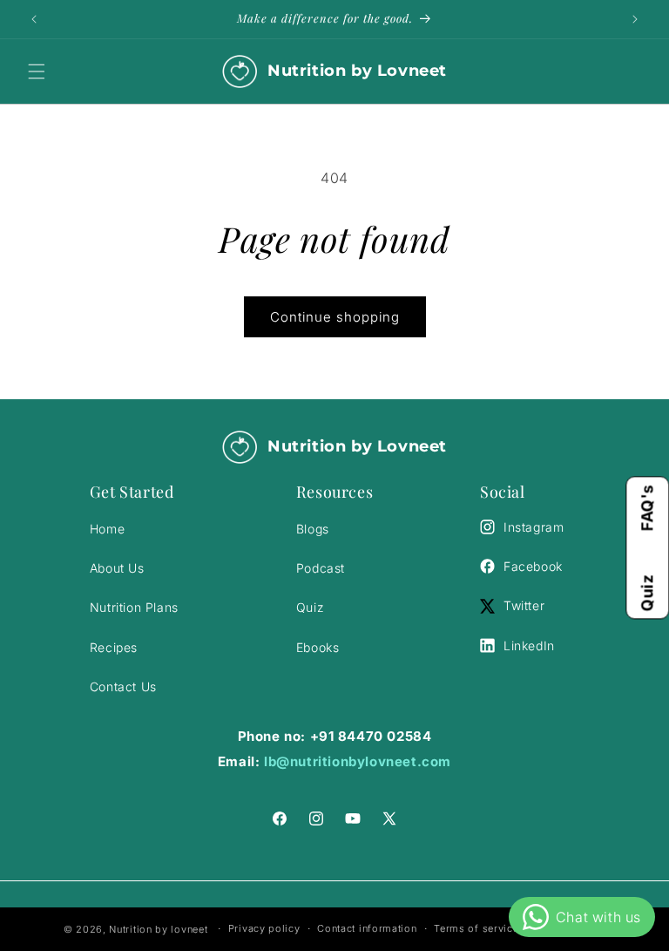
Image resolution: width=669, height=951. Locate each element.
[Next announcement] (635, 19)
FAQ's (647, 507)
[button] (36, 71)
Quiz (647, 592)
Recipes (114, 647)
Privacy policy (264, 928)
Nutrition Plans (134, 607)
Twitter (523, 605)
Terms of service (476, 928)
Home (107, 528)
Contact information (366, 928)
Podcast (320, 567)
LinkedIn (529, 645)
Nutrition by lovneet (160, 929)
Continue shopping (335, 317)
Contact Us (123, 686)
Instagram (533, 527)
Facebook (533, 566)
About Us (117, 567)
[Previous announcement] (34, 19)
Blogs (312, 528)
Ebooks (318, 647)
